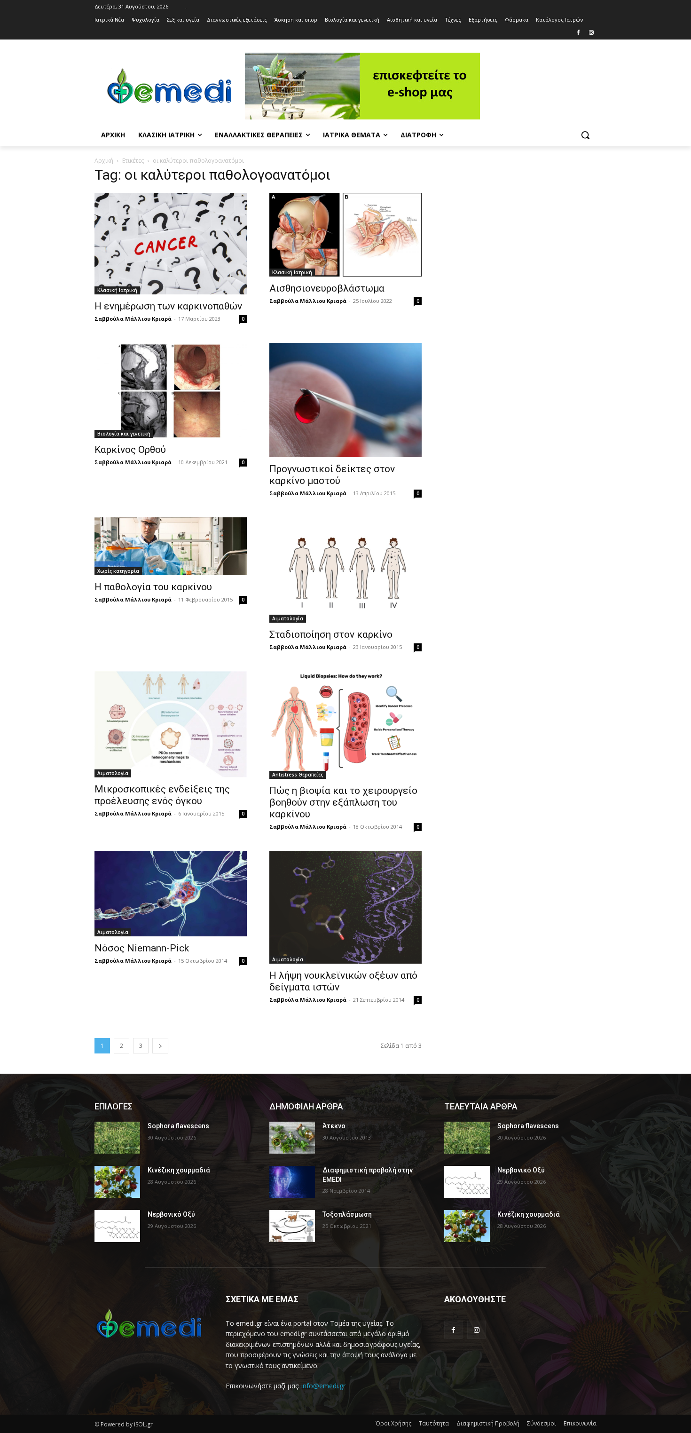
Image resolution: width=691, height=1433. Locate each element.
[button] (585, 135)
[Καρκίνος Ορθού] (170, 390)
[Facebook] (578, 33)
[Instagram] (591, 33)
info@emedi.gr (323, 1385)
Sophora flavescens (178, 1126)
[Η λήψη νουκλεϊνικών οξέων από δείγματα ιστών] (345, 907)
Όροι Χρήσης (393, 1423)
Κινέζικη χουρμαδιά (179, 1170)
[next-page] (160, 1045)
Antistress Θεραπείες (297, 774)
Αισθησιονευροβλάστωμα (327, 288)
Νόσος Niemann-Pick (141, 948)
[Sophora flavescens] (117, 1138)
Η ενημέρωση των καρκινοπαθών (168, 306)
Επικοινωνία (580, 1423)
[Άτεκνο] (292, 1138)
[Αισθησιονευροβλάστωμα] (345, 235)
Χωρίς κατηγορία (118, 571)
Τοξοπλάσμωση (347, 1214)
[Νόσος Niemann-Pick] (170, 893)
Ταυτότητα (434, 1423)
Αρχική (103, 161)
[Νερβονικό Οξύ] (117, 1226)
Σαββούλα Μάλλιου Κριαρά (133, 318)
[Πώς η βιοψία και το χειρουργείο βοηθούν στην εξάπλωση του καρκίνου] (345, 725)
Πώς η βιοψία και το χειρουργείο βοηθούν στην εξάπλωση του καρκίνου (343, 802)
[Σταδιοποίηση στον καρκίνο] (345, 570)
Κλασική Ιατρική (117, 290)
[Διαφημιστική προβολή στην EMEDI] (292, 1182)
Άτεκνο (334, 1126)
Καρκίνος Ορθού (130, 449)
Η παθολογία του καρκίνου (153, 587)
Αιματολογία (287, 618)
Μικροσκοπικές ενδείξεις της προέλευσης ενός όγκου (162, 795)
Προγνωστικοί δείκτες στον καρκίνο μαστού (332, 474)
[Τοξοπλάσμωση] (292, 1226)
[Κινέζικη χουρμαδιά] (117, 1182)
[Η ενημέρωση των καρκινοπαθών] (170, 243)
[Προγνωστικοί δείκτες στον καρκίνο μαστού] (345, 400)
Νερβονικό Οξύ (171, 1214)
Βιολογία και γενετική (123, 433)
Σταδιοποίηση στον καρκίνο (331, 634)
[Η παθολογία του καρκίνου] (170, 546)
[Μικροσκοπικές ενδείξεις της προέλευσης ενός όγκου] (170, 724)
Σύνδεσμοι (541, 1423)
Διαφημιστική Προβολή (487, 1423)
